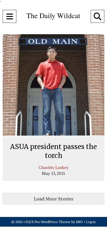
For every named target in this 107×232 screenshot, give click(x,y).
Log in (91, 222)
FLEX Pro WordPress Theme (48, 222)
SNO (79, 222)
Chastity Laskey (53, 167)
